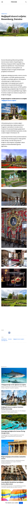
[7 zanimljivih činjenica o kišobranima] (14, 497)
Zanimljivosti (4, 13)
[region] (14, 8)
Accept (21, 502)
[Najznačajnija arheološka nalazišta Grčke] (14, 447)
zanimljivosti (4, 340)
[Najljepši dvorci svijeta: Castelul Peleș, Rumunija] (14, 398)
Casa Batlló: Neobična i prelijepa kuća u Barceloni (12, 483)
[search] (26, 2)
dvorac (10, 339)
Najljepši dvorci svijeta (18, 339)
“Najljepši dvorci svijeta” (8, 100)
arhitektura (4, 339)
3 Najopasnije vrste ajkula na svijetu (13, 385)
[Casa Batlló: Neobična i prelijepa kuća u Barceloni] (14, 473)
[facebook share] (9, 333)
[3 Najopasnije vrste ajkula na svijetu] (14, 375)
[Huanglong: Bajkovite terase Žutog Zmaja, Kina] (14, 422)
